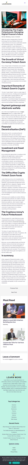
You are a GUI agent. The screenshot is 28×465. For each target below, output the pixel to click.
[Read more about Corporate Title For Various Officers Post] (14, 334)
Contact (14, 449)
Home (14, 447)
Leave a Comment (15, 36)
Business (14, 405)
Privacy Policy (14, 451)
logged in (11, 359)
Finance (14, 411)
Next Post (14, 292)
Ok (10, 462)
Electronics (14, 409)
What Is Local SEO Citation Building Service (13, 321)
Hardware (14, 413)
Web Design (14, 419)
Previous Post (14, 288)
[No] (26, 460)
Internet (3, 36)
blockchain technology (18, 221)
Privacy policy (16, 462)
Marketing (8, 36)
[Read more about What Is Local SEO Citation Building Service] (14, 310)
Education (14, 407)
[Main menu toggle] (24, 2)
